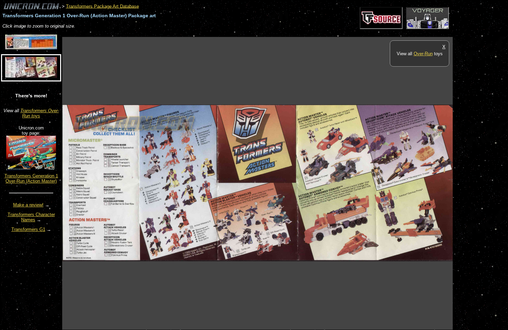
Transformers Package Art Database (102, 6)
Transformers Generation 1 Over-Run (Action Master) (31, 178)
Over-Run (423, 53)
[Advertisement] (188, 33)
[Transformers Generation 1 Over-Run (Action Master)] (31, 168)
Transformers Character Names (31, 217)
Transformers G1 (28, 229)
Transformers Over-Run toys (39, 113)
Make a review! (28, 204)
